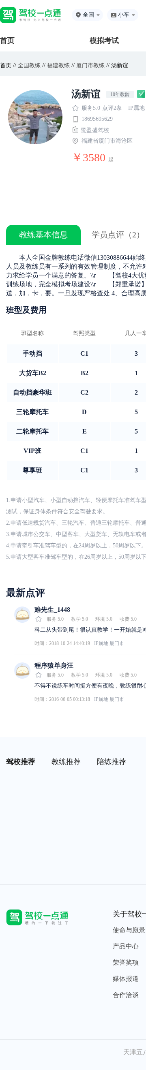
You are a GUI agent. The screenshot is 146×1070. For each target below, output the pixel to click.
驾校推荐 (20, 762)
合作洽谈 (126, 994)
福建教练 (58, 65)
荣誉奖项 (126, 962)
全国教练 (29, 65)
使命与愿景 (129, 930)
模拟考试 (104, 40)
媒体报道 (126, 978)
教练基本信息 (43, 234)
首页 (7, 40)
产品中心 (126, 946)
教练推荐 (66, 762)
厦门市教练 (90, 65)
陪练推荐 (111, 762)
